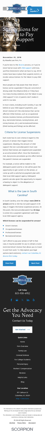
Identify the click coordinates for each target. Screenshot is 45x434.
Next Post (35, 263)
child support (26, 68)
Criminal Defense (22, 355)
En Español (33, 10)
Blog (22, 382)
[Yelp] (33, 300)
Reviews (22, 373)
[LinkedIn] (28, 300)
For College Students (23, 359)
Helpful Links (22, 377)
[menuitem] (12, 423)
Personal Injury (22, 364)
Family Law (22, 350)
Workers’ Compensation (22, 368)
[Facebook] (11, 300)
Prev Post (9, 263)
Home (22, 342)
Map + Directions (22, 398)
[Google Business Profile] (17, 300)
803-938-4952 (22, 293)
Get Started (20, 329)
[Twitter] (22, 300)
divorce (21, 65)
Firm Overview (22, 346)
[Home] (17, 8)
